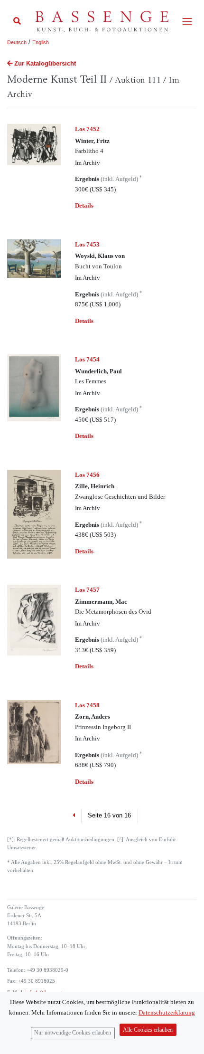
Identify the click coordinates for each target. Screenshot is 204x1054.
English (40, 42)
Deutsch (17, 42)
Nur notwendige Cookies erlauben (72, 1033)
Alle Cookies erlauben (148, 1030)
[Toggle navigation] (187, 21)
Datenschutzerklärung (167, 1012)
